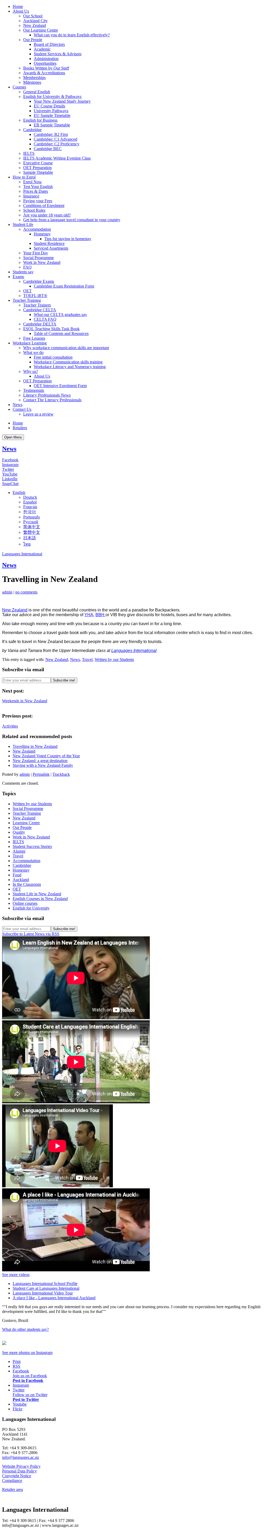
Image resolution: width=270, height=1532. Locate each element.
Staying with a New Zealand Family (43, 765)
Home (18, 6)
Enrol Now (32, 182)
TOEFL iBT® (35, 295)
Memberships (34, 77)
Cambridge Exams (38, 281)
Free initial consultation (53, 357)
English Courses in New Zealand (40, 898)
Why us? (30, 371)
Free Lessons (34, 338)
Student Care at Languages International (46, 1288)
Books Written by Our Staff (46, 68)
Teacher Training (27, 300)
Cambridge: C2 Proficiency (56, 144)
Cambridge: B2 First (51, 134)
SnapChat (10, 483)
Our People (32, 39)
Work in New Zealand (41, 262)
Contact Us (22, 409)
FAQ (27, 267)
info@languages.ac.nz (20, 1457)
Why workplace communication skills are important (66, 347)
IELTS (29, 153)
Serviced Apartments (51, 248)
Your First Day (35, 253)
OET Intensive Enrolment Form (60, 385)
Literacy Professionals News (47, 395)
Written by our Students (114, 659)
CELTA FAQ (45, 319)
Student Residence (49, 243)
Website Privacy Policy (21, 1466)
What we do (33, 352)
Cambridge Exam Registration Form (64, 286)
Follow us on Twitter (30, 1394)
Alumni (19, 851)
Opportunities (45, 63)
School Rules (34, 210)
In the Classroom (27, 884)
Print (17, 1361)
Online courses (25, 903)
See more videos (16, 1274)
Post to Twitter (26, 1399)
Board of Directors (49, 44)
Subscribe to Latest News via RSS (30, 934)
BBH (100, 614)
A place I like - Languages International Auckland (54, 1298)
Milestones (32, 82)
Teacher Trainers (37, 305)
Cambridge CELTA (39, 310)
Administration (46, 58)
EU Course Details (49, 106)
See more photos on (27, 1352)
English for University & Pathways (52, 96)
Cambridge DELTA (39, 324)
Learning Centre (26, 823)
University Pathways (51, 110)
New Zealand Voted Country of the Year (46, 756)
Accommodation (37, 229)
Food (17, 875)
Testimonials (33, 390)
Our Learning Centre (40, 30)
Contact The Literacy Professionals (52, 400)
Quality (19, 832)
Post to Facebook (28, 1380)
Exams (18, 276)
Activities (10, 726)
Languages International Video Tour (43, 1293)
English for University (31, 908)
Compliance (12, 1480)
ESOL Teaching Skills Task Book (51, 329)
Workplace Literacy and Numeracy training (70, 366)
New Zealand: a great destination (40, 760)
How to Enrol (24, 177)
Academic (42, 49)
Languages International (22, 554)
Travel (87, 659)
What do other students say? (25, 1329)
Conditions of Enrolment (43, 205)
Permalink (41, 774)
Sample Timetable (38, 172)
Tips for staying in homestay (67, 238)
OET (27, 291)
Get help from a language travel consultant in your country (71, 220)
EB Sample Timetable (52, 125)
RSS (16, 1366)
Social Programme (38, 257)
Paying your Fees (37, 201)
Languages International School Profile (45, 1283)
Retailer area (12, 1489)
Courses (19, 87)
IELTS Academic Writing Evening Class (57, 158)
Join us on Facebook (30, 1375)
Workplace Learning (30, 343)
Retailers (20, 428)
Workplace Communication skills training (68, 362)
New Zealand (34, 25)
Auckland (21, 879)
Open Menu (13, 437)
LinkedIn (9, 479)
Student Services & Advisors (57, 54)
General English (36, 92)
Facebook (10, 460)
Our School (32, 16)
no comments (26, 592)
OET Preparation (37, 167)
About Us (21, 11)
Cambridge (32, 129)
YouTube (9, 474)
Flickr (17, 1409)
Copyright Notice (16, 1476)
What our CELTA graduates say (60, 314)
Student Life (23, 224)
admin (7, 592)
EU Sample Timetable (52, 115)
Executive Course (38, 163)
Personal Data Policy (19, 1471)
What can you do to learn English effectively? (72, 35)
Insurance (31, 196)
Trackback (61, 774)
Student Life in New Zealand (37, 894)
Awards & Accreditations (44, 73)
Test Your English (38, 186)
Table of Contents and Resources (61, 333)
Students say (23, 272)
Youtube (20, 1404)
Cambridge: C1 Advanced (55, 139)
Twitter (8, 469)
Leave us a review (38, 414)
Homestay (42, 234)
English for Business (40, 120)
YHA (88, 614)
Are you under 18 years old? (47, 215)
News (17, 404)
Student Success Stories (32, 846)
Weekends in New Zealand (24, 701)
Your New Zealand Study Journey (62, 101)
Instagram (10, 464)
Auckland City (35, 20)
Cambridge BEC (48, 148)
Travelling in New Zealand (35, 746)
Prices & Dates (35, 191)
